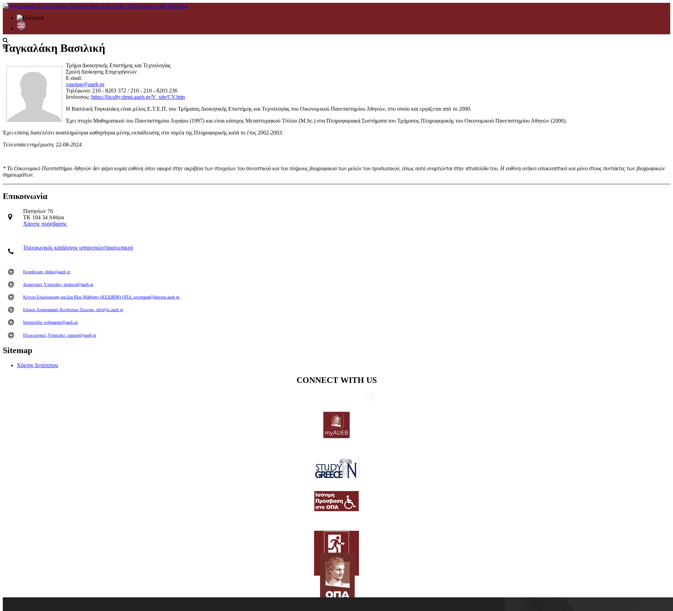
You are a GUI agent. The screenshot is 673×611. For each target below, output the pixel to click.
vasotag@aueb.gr (85, 84)
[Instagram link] (348, 397)
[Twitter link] (314, 397)
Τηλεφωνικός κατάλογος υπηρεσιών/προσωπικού (78, 247)
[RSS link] (359, 397)
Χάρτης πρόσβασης (45, 224)
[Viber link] (370, 400)
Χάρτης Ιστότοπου (37, 365)
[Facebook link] (337, 397)
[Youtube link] (326, 397)
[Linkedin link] (303, 397)
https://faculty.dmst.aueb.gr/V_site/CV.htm (138, 97)
